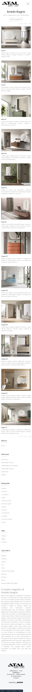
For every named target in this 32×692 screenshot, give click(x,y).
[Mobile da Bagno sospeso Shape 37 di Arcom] (16, 414)
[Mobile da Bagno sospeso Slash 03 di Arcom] (16, 209)
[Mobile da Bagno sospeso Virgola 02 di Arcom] (16, 346)
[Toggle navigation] (28, 4)
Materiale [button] (5, 483)
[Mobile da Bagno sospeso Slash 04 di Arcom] (16, 174)
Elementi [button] (5, 454)
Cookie (8, 691)
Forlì (2, 565)
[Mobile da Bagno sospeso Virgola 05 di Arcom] (16, 311)
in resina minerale (6, 519)
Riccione (3, 577)
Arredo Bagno (25, 15)
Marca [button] (4, 440)
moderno (4, 542)
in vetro (3, 522)
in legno (3, 507)
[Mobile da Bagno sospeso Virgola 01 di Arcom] (16, 380)
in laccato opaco (6, 504)
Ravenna (3, 574)
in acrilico (4, 491)
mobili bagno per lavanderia (9, 465)
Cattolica (4, 559)
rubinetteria (4, 472)
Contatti (16, 678)
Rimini (3, 580)
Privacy (3, 691)
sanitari (3, 475)
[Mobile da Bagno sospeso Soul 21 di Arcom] (16, 37)
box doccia (4, 459)
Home (5, 15)
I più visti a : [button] (6, 550)
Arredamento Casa (14, 15)
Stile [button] (3, 531)
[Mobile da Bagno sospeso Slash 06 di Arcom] (16, 140)
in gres (3, 498)
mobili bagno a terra (7, 462)
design (3, 539)
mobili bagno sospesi (7, 469)
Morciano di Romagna (7, 571)
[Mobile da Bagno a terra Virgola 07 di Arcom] (16, 243)
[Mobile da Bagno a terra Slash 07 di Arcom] (16, 106)
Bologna (3, 556)
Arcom (3, 446)
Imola (3, 568)
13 (30, 24)
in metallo (4, 516)
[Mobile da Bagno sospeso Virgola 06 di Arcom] (16, 277)
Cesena (3, 562)
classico (3, 536)
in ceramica (4, 494)
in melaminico (5, 513)
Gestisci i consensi (17, 691)
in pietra (3, 488)
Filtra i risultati (15, 19)
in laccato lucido (6, 501)
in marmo (4, 510)
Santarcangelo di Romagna (9, 583)
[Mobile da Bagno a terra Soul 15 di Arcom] (16, 72)
